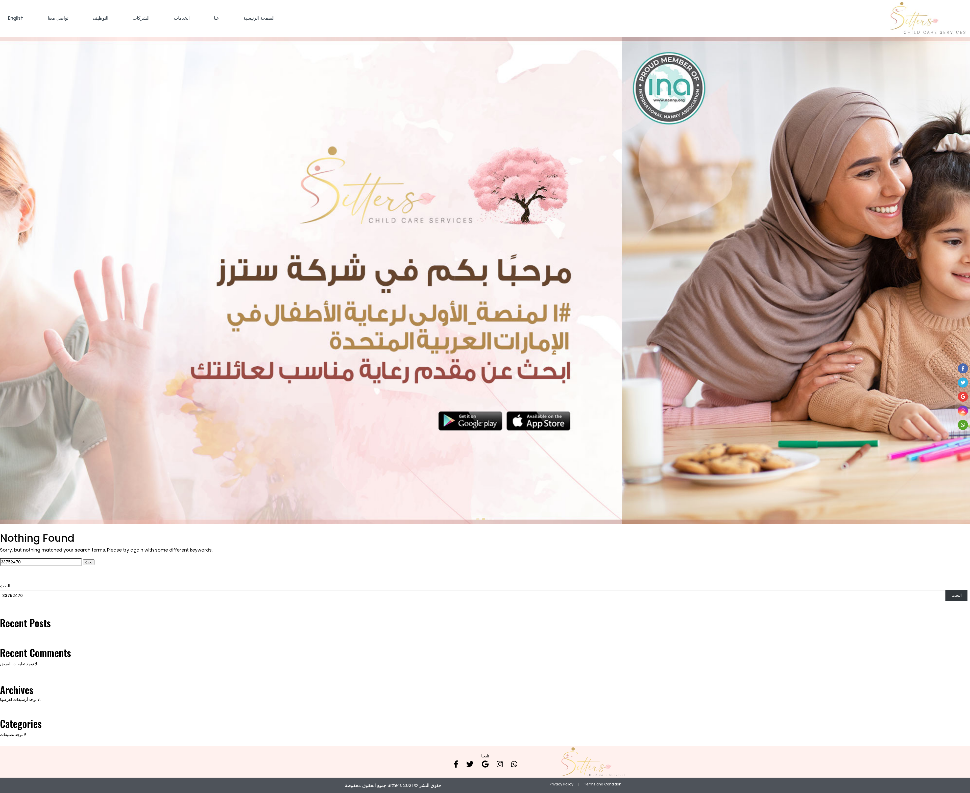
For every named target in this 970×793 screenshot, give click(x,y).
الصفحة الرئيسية (259, 18)
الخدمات (182, 18)
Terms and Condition (602, 784)
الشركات (141, 18)
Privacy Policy (561, 784)
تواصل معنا (58, 18)
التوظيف (100, 18)
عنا (216, 18)
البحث (5, 586)
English (15, 18)
